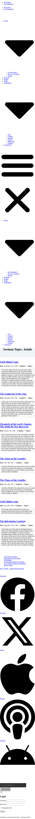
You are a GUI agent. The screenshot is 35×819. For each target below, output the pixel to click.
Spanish (10, 138)
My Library (7, 2)
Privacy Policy (8, 565)
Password (3, 804)
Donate (10, 76)
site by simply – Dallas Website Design (12, 568)
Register (3, 817)
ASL (9, 134)
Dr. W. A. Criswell (13, 74)
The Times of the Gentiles (13, 458)
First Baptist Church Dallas (12, 558)
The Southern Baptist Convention (14, 562)
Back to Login (25, 817)
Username (3, 800)
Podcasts (6, 78)
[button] (17, 183)
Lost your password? (13, 817)
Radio (6, 81)
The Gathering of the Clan (13, 394)
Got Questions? (8, 4)
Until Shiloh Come (9, 362)
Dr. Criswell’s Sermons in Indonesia (15, 563)
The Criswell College (10, 556)
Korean (10, 140)
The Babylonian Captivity (13, 521)
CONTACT (7, 145)
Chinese (10, 136)
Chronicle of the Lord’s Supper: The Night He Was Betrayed (16, 425)
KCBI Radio (8, 560)
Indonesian (11, 141)
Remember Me (6, 808)
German (10, 143)
